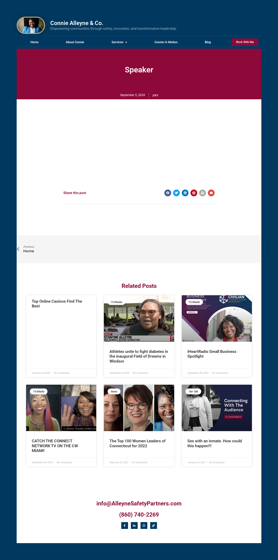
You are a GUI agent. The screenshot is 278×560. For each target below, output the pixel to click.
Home (34, 42)
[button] (167, 193)
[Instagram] (144, 525)
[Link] (153, 525)
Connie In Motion (166, 42)
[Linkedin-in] (134, 525)
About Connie (75, 42)
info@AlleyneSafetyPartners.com (139, 503)
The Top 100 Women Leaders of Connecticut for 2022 (137, 443)
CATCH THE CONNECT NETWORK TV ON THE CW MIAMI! (55, 446)
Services (117, 42)
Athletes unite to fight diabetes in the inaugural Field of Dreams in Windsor (138, 356)
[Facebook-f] (124, 525)
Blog (208, 42)
